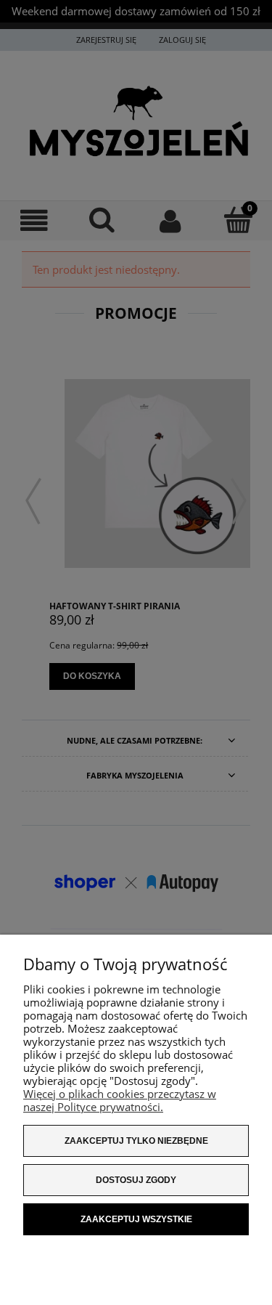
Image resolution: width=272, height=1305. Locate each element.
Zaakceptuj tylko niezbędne (136, 1141)
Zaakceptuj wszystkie (136, 1219)
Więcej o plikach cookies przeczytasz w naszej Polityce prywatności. (119, 1100)
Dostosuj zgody (136, 1180)
